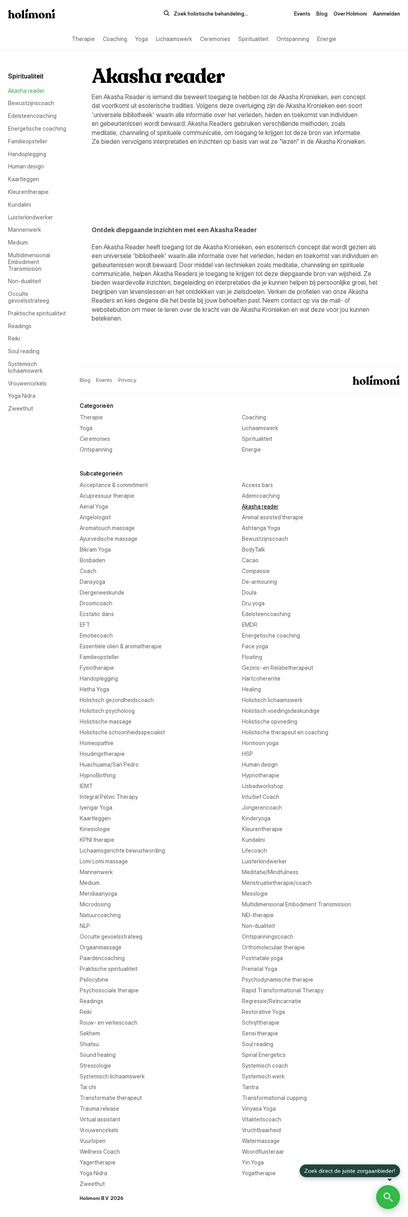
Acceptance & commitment (114, 484)
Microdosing (95, 904)
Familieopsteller (27, 141)
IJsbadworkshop (262, 786)
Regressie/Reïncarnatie (271, 1001)
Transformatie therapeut (111, 1097)
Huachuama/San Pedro (109, 764)
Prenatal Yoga (259, 968)
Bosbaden (92, 560)
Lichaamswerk (174, 38)
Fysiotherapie (97, 667)
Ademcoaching (261, 495)
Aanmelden (386, 13)
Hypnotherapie (260, 775)
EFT (85, 624)
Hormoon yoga (260, 743)
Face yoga (255, 646)
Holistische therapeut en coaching (285, 732)
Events (302, 13)
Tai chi (88, 1087)
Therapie (83, 38)
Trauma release (99, 1108)
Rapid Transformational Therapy (283, 990)
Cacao (250, 560)
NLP (85, 925)
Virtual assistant (100, 1119)
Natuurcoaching (100, 915)
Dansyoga (92, 581)
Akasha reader (26, 90)
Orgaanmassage (101, 947)
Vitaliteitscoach (261, 1119)
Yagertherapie (98, 1162)
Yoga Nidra (21, 395)
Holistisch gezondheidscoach (117, 700)
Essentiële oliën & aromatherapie (121, 646)
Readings (19, 326)
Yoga (141, 38)
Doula (249, 592)
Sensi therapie (260, 1033)
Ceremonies (215, 38)
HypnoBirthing (98, 775)
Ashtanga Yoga (261, 527)
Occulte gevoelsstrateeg (28, 297)
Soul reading (23, 351)
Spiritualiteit (253, 38)
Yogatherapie (259, 1173)
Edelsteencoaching (32, 115)
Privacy (127, 380)
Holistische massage (105, 721)
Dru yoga (253, 603)
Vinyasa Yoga (259, 1108)
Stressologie (95, 1065)
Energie (326, 38)
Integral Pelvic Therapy (109, 796)
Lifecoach (254, 850)
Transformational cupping (274, 1097)
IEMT (86, 786)
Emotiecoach (96, 635)
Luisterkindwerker (30, 217)
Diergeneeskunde (102, 592)
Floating (252, 657)
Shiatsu (89, 1044)
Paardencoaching (102, 958)
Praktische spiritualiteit (37, 313)
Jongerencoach (262, 807)
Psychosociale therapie (109, 990)
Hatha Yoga (94, 689)
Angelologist (95, 517)
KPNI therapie (97, 839)
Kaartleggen (23, 179)
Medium (18, 242)
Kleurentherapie (28, 191)
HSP (247, 753)
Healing (251, 689)
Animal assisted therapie (272, 517)
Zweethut (20, 408)
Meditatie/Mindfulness (270, 872)
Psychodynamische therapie (277, 979)
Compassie (256, 570)
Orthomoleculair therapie (273, 947)
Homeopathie (97, 743)
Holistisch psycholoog (107, 710)
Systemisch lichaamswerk (25, 367)
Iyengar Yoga (96, 807)
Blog (322, 13)
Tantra (250, 1087)
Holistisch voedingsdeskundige (281, 710)
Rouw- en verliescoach (108, 1022)
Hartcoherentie (261, 678)
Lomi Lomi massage (104, 861)
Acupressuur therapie (107, 495)
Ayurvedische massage (108, 538)
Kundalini (19, 204)
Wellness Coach (100, 1151)
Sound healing (98, 1054)
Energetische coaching (37, 128)
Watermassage (261, 1140)
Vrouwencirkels (27, 383)
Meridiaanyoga (98, 893)
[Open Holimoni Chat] (388, 1197)
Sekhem (90, 1033)
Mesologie (255, 893)
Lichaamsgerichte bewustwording (122, 850)
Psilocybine (94, 979)
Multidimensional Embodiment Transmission (29, 262)
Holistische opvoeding (269, 721)
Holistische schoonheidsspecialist (122, 732)
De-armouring (259, 581)
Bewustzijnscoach (31, 103)
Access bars (257, 484)
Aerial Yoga (94, 506)
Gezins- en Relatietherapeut (277, 667)
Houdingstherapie (102, 753)
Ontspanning (293, 38)
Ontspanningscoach (267, 936)
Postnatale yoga (262, 958)
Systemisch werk (263, 1076)
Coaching (115, 38)
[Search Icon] (205, 13)
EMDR (249, 624)
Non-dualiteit (24, 281)
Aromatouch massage (107, 527)
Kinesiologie (95, 829)
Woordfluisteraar (263, 1151)
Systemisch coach (265, 1065)
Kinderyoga (256, 818)
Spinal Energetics (264, 1054)
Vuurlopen (93, 1140)
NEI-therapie (258, 915)
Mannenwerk (24, 229)
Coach (88, 570)
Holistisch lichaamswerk (272, 700)
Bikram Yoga (95, 549)
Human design (26, 166)
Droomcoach (96, 603)
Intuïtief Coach (260, 796)
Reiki (14, 338)
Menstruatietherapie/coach (277, 882)
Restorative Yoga (263, 1011)
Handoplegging (27, 154)
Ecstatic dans (97, 613)
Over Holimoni (350, 13)
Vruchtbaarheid (261, 1130)
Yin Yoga (253, 1162)
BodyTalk (253, 549)
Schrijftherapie (260, 1022)
